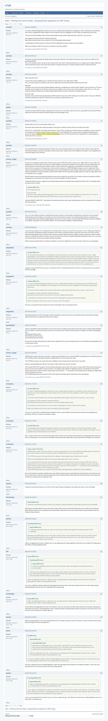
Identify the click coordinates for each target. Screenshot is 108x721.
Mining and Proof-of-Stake (22, 21)
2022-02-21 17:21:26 (30, 444)
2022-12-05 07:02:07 (30, 483)
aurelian (9, 27)
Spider (8, 107)
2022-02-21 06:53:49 (30, 353)
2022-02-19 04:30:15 (30, 325)
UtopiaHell (10, 248)
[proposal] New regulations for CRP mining (52, 21)
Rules (21, 13)
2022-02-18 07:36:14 (30, 211)
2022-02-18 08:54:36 (30, 227)
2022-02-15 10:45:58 (30, 107)
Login (43, 13)
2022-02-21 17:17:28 (30, 421)
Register (36, 13)
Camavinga (10, 497)
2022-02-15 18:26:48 (30, 145)
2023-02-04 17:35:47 (30, 551)
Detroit (8, 617)
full (7, 551)
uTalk (8, 5)
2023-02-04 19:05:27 (30, 594)
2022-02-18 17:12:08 (30, 276)
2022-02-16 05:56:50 (30, 159)
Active (93, 16)
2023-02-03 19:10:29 (30, 497)
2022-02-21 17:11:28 (30, 384)
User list (15, 13)
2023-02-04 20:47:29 (30, 630)
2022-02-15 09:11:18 (30, 56)
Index (7, 13)
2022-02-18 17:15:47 (30, 311)
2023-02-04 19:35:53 (30, 617)
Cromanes (10, 384)
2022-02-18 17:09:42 (30, 247)
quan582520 (10, 325)
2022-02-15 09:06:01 (30, 27)
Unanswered (99, 16)
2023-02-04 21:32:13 (30, 673)
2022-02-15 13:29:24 (30, 121)
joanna (8, 519)
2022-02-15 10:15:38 (30, 74)
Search (29, 13)
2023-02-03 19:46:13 (30, 518)
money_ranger (11, 159)
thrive (8, 631)
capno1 (8, 483)
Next (20, 24)
